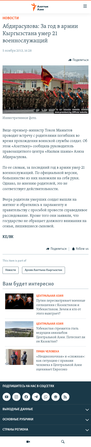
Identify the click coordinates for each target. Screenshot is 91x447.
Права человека (47, 351)
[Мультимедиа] (28, 441)
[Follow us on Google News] (55, 397)
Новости (11, 18)
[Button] (78, 60)
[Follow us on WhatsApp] (46, 397)
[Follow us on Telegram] (36, 397)
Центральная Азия (49, 296)
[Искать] (63, 441)
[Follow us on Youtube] (7, 397)
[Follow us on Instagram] (16, 397)
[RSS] (65, 397)
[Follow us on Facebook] (26, 397)
